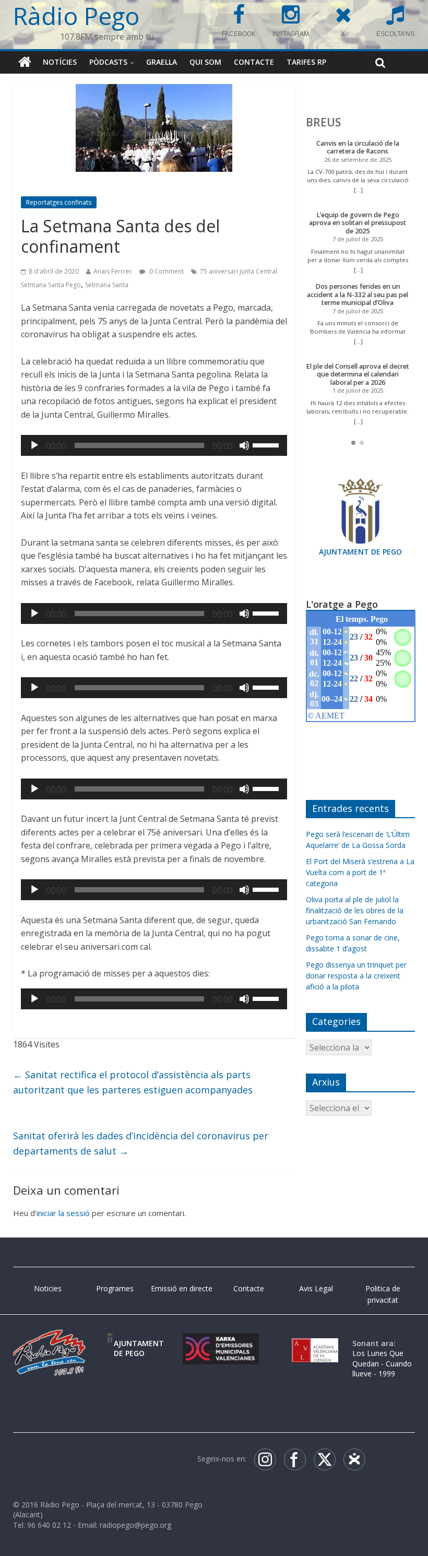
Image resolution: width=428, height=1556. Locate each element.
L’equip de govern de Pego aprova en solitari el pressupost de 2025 (357, 223)
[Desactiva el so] (244, 445)
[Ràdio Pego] (25, 62)
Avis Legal (316, 1288)
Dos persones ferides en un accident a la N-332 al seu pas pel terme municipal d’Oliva (357, 294)
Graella (161, 62)
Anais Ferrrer (112, 271)
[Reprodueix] (34, 445)
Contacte (254, 62)
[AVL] (315, 1343)
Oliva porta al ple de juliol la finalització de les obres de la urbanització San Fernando (354, 910)
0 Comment (166, 271)
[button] (353, 443)
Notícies (60, 62)
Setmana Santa (106, 284)
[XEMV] (221, 1343)
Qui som (205, 62)
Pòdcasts (108, 62)
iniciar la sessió (63, 1213)
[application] (154, 445)
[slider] (267, 444)
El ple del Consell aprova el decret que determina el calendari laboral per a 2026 (357, 374)
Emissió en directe (181, 1288)
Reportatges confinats (58, 202)
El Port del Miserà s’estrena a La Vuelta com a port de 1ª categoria (360, 872)
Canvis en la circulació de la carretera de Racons (357, 147)
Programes (115, 1288)
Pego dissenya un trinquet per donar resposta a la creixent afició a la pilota (356, 976)
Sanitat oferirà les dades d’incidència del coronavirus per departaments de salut (140, 1143)
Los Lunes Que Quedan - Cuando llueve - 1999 (382, 1363)
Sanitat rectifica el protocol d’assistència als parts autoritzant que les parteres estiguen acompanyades (133, 1082)
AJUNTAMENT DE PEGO (360, 552)
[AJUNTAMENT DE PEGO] (110, 1343)
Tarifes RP (306, 62)
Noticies (48, 1288)
